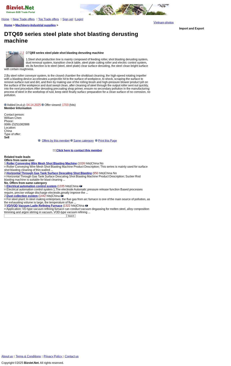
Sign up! (67, 19)
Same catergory (83, 140)
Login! (79, 19)
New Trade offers (24, 19)
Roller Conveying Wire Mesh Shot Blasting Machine (41, 163)
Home (5, 19)
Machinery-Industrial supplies (35, 25)
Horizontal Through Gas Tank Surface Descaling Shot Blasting (49, 173)
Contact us (72, 356)
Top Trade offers (48, 19)
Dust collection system (22, 195)
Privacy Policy (53, 356)
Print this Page (107, 140)
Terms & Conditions (28, 356)
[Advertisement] (191, 189)
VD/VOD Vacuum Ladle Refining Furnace (34, 205)
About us (7, 356)
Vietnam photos (164, 22)
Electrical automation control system (31, 186)
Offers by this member (56, 140)
